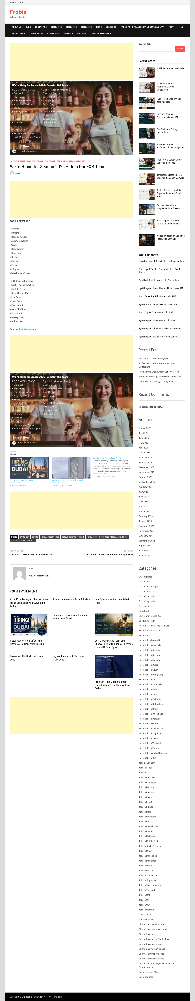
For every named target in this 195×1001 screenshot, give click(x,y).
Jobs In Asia (144, 772)
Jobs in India (145, 811)
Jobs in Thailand (147, 890)
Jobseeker (111, 27)
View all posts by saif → (39, 575)
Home (99, 27)
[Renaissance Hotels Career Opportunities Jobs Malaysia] (147, 175)
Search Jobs (145, 43)
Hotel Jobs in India (148, 679)
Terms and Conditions (75, 33)
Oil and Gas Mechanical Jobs (153, 948)
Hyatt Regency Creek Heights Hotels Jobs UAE (161, 288)
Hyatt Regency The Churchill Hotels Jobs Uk (160, 328)
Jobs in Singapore (147, 880)
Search (180, 48)
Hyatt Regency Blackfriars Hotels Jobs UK (159, 336)
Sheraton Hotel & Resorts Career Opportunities (161, 261)
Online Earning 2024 (148, 971)
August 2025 (145, 486)
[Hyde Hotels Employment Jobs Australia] (147, 99)
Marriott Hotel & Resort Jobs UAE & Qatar (142, 27)
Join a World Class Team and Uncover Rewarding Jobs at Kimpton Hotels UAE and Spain (114, 644)
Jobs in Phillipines (147, 860)
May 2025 (143, 501)
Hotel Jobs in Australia (150, 645)
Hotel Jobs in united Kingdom (153, 752)
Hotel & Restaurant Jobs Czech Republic (68, 480)
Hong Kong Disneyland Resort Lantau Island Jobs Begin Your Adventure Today (29, 603)
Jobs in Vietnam (146, 909)
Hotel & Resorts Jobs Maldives (154, 625)
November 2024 (146, 530)
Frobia (18, 11)
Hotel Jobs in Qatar (148, 723)
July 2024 (143, 550)
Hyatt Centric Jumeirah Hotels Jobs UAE (158, 304)
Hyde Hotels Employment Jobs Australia (169, 100)
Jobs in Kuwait (146, 831)
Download (144, 610)
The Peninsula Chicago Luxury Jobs (167, 131)
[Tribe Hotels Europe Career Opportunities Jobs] (147, 160)
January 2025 (145, 521)
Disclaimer (56, 27)
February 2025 (146, 516)
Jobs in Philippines (148, 855)
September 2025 (147, 481)
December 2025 (146, 467)
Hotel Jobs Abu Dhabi (56, 161)
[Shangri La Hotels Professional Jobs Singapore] (147, 144)
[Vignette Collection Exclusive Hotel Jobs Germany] (147, 236)
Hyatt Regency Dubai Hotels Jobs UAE (157, 320)
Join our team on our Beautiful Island (71, 599)
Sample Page (37, 33)
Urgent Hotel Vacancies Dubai (21, 480)
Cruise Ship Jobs (147, 601)
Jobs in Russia (146, 870)
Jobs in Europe (146, 806)
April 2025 (143, 506)
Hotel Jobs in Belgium (150, 655)
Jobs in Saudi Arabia (148, 875)
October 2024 (145, 535)
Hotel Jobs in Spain (148, 738)
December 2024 (146, 525)
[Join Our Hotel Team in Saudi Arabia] (114, 467)
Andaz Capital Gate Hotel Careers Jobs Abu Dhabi (168, 222)
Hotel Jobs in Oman (148, 708)
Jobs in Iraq (144, 821)
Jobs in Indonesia (147, 816)
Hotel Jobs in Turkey (149, 748)
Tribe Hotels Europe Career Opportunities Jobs (169, 161)
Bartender (24, 537)
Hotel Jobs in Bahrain (149, 650)
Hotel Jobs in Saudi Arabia (151, 728)
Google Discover (147, 620)
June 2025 (144, 496)
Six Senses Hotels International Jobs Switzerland (165, 86)
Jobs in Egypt (145, 801)
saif (18, 173)
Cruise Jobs (144, 581)
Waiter (14, 540)
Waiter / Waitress (27, 540)
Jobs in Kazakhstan (148, 826)
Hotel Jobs (39, 161)
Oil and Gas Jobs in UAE (150, 943)
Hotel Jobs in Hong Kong (151, 674)
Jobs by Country (147, 762)
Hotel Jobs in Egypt (148, 669)
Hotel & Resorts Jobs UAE (73, 537)
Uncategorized (146, 976)
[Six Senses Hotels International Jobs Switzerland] (147, 83)
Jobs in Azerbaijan (147, 782)
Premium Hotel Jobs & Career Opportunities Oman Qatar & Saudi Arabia (112, 685)
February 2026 (146, 457)
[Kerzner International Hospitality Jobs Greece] (147, 205)
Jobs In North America (150, 845)
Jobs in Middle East (148, 841)
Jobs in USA (144, 904)
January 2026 (145, 462)
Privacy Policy (19, 33)
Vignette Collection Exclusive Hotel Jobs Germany (171, 237)
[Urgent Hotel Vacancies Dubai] (29, 468)
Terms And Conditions (101, 33)
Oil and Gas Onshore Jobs (151, 958)
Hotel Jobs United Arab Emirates (113, 537)
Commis (35, 537)
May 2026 (143, 442)
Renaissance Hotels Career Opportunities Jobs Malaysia (170, 176)
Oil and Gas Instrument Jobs (153, 929)
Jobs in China (145, 797)
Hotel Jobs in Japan (148, 694)
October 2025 (145, 477)
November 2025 (146, 472)
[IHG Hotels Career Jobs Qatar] (147, 68)
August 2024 (145, 545)
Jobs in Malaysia (147, 836)
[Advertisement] (71, 61)
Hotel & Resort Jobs (50, 537)
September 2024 (147, 540)
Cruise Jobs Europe (148, 586)
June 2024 (144, 555)
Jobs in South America (150, 885)
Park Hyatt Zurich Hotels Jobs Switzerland (159, 280)
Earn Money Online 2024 (150, 615)
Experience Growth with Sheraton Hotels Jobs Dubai (69, 617)
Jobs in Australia (147, 777)
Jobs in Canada (146, 792)
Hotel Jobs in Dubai (76, 161)
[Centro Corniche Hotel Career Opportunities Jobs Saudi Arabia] (147, 190)
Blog (28, 27)
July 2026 (143, 432)
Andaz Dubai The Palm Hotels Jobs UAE (157, 296)
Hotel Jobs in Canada (149, 659)
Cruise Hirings (145, 576)
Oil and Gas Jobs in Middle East (154, 939)
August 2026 (145, 428)
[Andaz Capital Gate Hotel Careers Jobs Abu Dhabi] (147, 220)
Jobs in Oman (145, 850)
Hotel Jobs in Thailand (150, 743)
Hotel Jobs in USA (147, 757)
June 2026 (144, 437)
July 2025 (143, 491)
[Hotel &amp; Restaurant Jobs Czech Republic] (71, 468)
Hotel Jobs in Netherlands (151, 703)
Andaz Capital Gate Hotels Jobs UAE (156, 312)
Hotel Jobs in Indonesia (150, 684)
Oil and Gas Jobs (147, 934)
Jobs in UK (144, 899)
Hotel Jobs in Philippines (151, 713)
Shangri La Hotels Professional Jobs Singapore (170, 146)
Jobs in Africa (145, 767)
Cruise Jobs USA (147, 591)
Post (171, 27)
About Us (16, 27)
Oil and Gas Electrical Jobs (152, 924)
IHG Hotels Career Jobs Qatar (171, 68)
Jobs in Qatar (145, 865)
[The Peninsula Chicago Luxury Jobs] (147, 129)
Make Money (145, 914)
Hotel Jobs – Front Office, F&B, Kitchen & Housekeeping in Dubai (27, 642)
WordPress (48, 996)
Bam (60, 996)
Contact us (41, 27)
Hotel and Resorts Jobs (21, 161)
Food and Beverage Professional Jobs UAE (167, 115)
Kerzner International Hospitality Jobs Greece (168, 207)
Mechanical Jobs (147, 919)
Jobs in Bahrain (146, 787)
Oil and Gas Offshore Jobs (151, 953)
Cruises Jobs (145, 606)
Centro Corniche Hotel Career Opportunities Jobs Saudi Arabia (171, 193)
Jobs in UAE (144, 894)
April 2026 (143, 447)
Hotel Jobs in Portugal (150, 718)
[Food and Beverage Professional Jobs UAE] (147, 114)
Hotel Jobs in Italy (148, 689)
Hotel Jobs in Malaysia (150, 699)
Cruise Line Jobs (147, 596)
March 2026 (144, 452)
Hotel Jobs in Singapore (150, 733)
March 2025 (144, 511)
